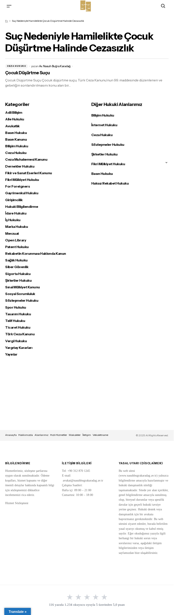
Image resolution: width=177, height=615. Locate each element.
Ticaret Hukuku (17, 327)
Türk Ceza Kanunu (20, 334)
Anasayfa (11, 434)
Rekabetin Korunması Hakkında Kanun (35, 254)
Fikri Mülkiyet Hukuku (22, 180)
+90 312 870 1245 (79, 470)
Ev (6, 20)
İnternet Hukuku (104, 125)
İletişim (86, 434)
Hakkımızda (25, 434)
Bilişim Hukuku (16, 146)
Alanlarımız (41, 434)
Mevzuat (12, 233)
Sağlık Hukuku (16, 260)
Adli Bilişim (13, 112)
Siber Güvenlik (16, 267)
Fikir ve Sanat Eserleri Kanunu (28, 173)
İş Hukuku (13, 220)
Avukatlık (12, 126)
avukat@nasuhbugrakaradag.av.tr (83, 480)
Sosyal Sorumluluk (20, 294)
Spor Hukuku (15, 307)
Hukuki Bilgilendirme (21, 207)
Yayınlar (11, 354)
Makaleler (75, 434)
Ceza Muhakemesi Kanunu (26, 159)
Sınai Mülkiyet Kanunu (22, 287)
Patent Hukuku (17, 247)
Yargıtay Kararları (18, 348)
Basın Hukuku (16, 133)
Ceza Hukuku (16, 66)
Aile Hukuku (14, 119)
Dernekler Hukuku (19, 166)
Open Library (15, 240)
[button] (9, 6)
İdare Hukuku (15, 213)
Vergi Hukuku (16, 341)
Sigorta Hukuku (17, 274)
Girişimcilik (13, 200)
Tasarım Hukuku (18, 314)
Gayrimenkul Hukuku (21, 193)
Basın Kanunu (16, 139)
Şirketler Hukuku (18, 280)
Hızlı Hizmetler (58, 434)
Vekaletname (100, 434)
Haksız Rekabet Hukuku (110, 183)
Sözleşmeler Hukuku (21, 300)
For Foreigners (17, 186)
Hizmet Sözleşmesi (16, 503)
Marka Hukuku (16, 227)
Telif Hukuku (15, 321)
